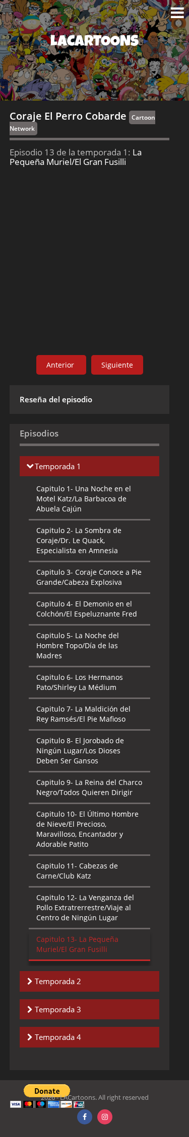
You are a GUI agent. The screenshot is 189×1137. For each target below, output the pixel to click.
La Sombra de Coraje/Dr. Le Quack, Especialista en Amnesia (78, 540)
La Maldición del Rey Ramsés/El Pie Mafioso (83, 714)
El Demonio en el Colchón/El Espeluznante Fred (86, 609)
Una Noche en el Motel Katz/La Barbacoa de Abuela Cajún (83, 498)
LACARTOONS (94, 42)
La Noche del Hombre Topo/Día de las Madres (77, 645)
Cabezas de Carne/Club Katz (77, 871)
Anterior (61, 365)
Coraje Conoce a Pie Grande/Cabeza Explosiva (89, 577)
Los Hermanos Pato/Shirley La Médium (79, 682)
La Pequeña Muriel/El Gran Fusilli (77, 944)
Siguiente (117, 365)
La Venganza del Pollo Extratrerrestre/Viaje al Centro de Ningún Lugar (85, 907)
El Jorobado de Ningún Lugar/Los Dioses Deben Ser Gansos (80, 750)
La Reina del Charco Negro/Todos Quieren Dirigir (89, 787)
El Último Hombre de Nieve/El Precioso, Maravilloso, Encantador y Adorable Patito (87, 829)
